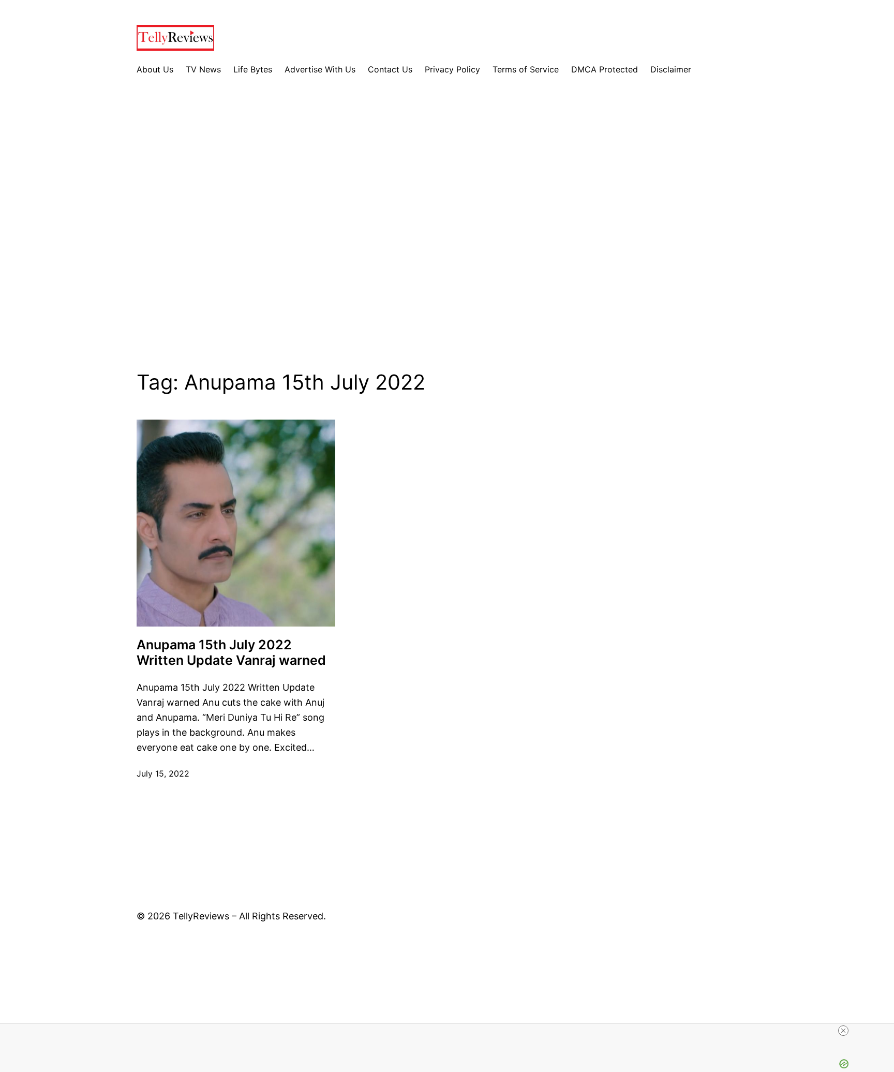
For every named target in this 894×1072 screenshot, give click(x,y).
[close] (843, 1030)
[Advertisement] (447, 231)
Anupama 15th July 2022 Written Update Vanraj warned (231, 652)
